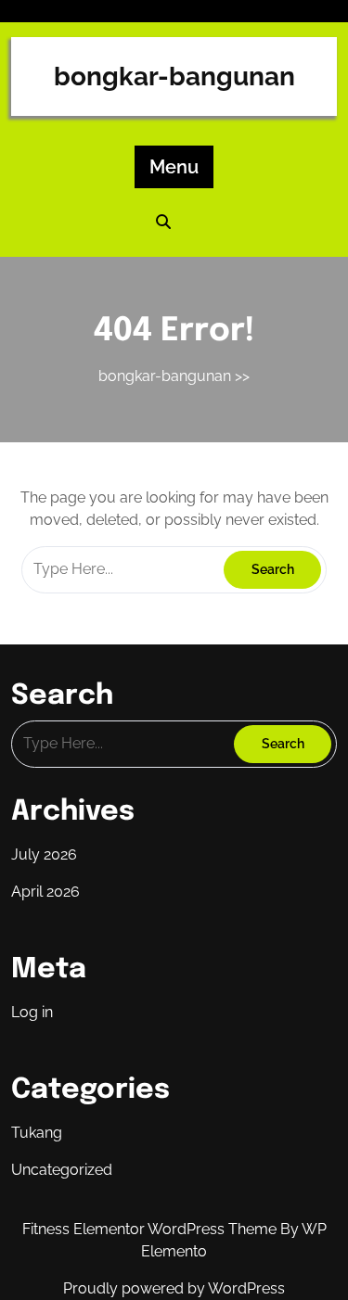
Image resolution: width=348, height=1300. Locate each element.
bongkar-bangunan (174, 76)
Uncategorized (61, 1170)
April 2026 (45, 891)
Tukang (36, 1132)
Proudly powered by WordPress (174, 1288)
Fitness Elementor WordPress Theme (151, 1229)
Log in (32, 1012)
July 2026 (44, 854)
